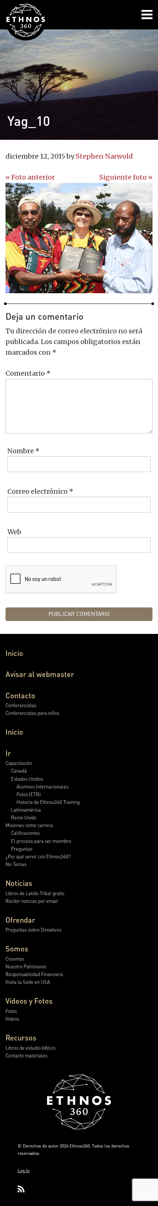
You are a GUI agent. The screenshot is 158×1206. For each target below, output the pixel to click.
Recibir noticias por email (32, 901)
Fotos (11, 1011)
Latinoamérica (26, 809)
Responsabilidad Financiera (34, 974)
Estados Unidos (27, 779)
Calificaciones (25, 833)
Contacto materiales (26, 1055)
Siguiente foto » (125, 177)
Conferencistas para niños (32, 713)
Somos (17, 948)
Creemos (15, 958)
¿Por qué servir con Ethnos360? (38, 856)
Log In (24, 1170)
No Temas (16, 864)
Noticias (19, 883)
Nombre (23, 451)
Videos (12, 1018)
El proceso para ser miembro (41, 841)
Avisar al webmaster (40, 674)
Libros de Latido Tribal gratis (35, 893)
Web (14, 532)
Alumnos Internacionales (42, 786)
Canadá (19, 770)
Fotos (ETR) (29, 794)
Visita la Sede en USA (28, 982)
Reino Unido (23, 817)
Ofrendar (20, 920)
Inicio (14, 653)
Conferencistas (21, 705)
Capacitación (19, 763)
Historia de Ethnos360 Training (48, 802)
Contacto (20, 695)
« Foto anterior (30, 177)
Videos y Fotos (29, 1000)
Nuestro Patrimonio (26, 966)
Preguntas (21, 848)
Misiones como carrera (29, 825)
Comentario (28, 373)
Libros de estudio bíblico (30, 1047)
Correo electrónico (40, 491)
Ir (8, 753)
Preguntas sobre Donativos (33, 929)
